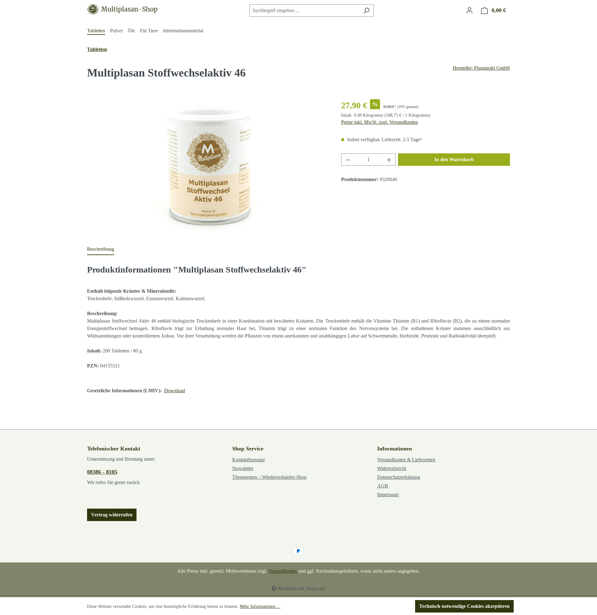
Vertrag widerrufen (111, 514)
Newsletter (242, 468)
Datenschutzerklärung (398, 477)
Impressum (388, 494)
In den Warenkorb (454, 159)
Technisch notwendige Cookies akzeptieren (464, 606)
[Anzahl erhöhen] (389, 159)
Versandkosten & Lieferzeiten (406, 459)
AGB (382, 485)
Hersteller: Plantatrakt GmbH (481, 68)
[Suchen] (366, 10)
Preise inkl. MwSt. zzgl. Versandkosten (379, 122)
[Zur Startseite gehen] (124, 9)
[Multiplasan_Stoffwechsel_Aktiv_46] (208, 166)
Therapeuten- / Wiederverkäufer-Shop (269, 477)
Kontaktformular (248, 459)
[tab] (100, 249)
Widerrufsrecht (391, 468)
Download (174, 390)
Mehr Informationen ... (260, 606)
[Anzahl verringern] (347, 159)
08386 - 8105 (102, 472)
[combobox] (304, 10)
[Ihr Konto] (469, 10)
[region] (208, 166)
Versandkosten (282, 571)
